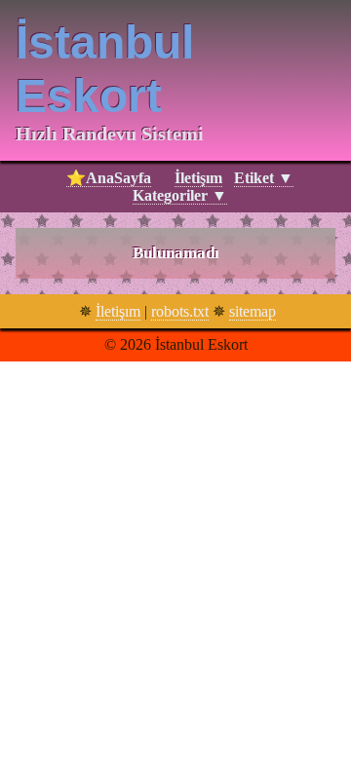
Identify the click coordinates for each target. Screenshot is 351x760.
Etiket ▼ (263, 178)
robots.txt (180, 311)
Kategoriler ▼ (180, 195)
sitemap (252, 311)
